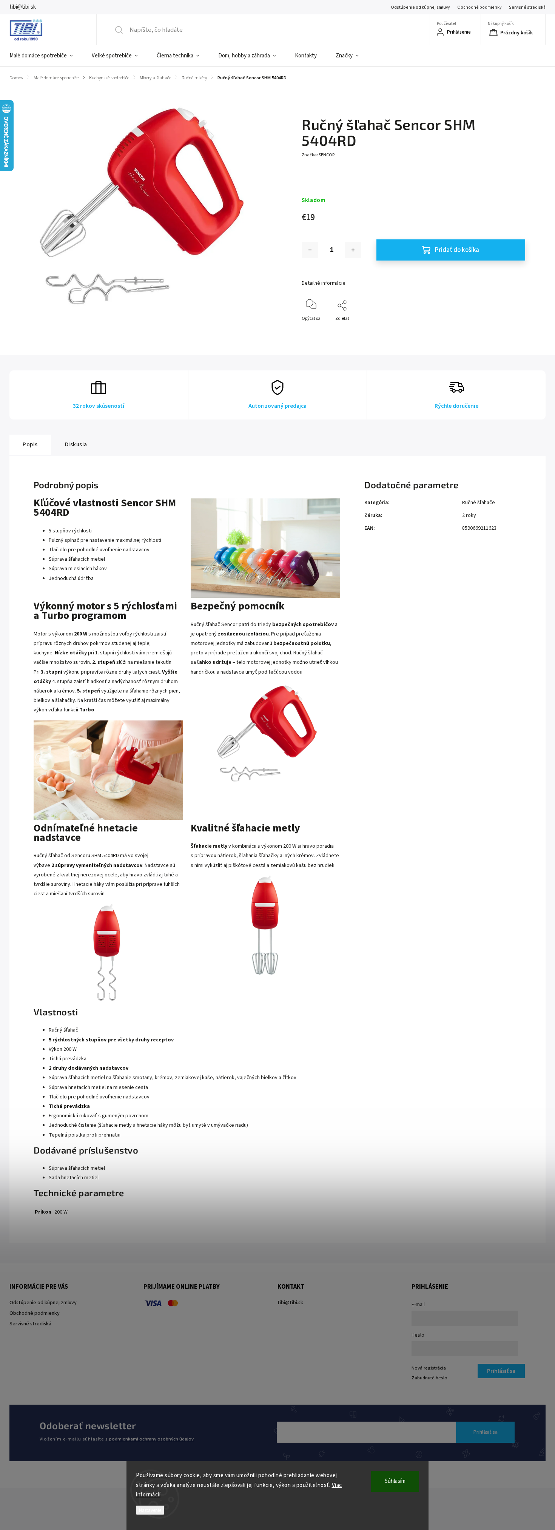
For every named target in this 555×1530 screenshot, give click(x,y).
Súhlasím (395, 1481)
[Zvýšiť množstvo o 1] (353, 250)
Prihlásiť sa (485, 1432)
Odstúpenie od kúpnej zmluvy (420, 7)
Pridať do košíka (457, 249)
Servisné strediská (527, 7)
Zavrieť (512, 331)
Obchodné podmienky (479, 7)
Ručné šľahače (478, 502)
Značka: (318, 155)
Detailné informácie (323, 283)
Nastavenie (150, 1510)
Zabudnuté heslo (429, 1377)
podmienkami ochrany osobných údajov (151, 1439)
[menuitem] (45, 55)
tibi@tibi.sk (290, 1302)
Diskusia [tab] (76, 444)
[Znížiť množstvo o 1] (310, 250)
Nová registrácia (429, 1368)
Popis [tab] (30, 444)
